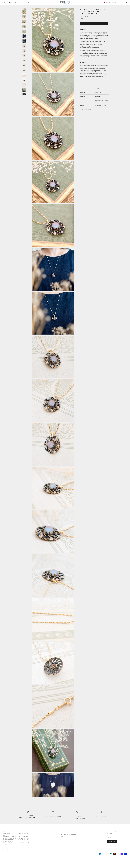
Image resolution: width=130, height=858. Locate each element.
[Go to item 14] (24, 75)
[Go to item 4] (24, 26)
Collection (18, 2)
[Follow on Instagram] (7, 849)
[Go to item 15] (24, 80)
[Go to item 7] (24, 41)
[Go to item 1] (24, 11)
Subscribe (112, 841)
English (114, 2)
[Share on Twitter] (86, 109)
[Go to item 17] (24, 90)
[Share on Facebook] (84, 109)
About (11, 2)
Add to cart (94, 23)
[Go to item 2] (24, 17)
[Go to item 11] (24, 60)
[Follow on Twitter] (4, 849)
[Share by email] (90, 109)
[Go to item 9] (24, 51)
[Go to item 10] (24, 56)
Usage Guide (63, 832)
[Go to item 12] (24, 65)
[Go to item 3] (24, 21)
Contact (27, 2)
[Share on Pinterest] (88, 109)
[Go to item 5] (24, 31)
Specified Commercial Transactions (68, 834)
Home (4, 2)
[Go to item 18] (24, 94)
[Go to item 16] (24, 85)
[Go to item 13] (24, 70)
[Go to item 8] (24, 46)
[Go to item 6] (24, 36)
